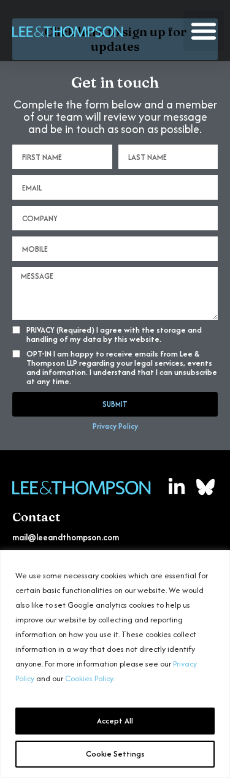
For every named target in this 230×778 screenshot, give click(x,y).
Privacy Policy (115, 426)
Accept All (115, 721)
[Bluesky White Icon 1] (205, 487)
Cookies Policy (89, 678)
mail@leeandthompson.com (65, 537)
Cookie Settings (115, 754)
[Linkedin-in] (176, 487)
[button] (203, 30)
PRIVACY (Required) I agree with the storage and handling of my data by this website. (114, 335)
